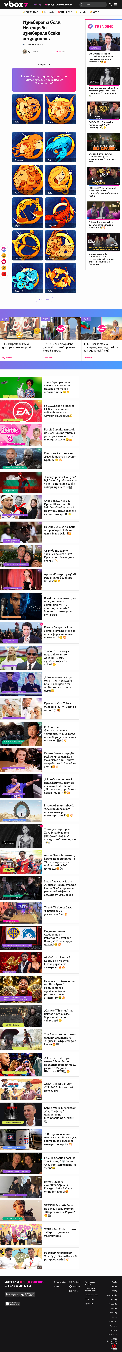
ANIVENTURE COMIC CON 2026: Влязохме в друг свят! (58, 1087)
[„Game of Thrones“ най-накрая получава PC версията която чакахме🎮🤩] (21, 1016)
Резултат (44, 299)
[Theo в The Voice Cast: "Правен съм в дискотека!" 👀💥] (21, 913)
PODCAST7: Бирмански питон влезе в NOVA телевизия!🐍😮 (101, 125)
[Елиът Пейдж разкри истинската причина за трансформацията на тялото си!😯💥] (103, 42)
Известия (89, 1303)
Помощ (114, 1330)
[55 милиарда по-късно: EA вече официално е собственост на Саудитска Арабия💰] (21, 411)
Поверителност (91, 1295)
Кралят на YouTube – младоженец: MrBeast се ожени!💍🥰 (60, 707)
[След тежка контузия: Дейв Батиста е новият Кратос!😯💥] (21, 458)
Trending (104, 26)
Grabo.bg (113, 1308)
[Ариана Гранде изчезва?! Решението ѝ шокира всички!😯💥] (21, 579)
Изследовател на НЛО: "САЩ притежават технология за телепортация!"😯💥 (59, 810)
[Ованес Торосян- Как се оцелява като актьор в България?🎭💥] (103, 210)
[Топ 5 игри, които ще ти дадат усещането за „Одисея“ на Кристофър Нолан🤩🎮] (21, 1039)
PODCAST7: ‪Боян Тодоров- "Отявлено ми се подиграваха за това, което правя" (103, 192)
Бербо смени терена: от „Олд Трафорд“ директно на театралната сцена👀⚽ (60, 1114)
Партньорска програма (90, 1283)
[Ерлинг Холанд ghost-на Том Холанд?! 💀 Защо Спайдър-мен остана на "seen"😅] (21, 1163)
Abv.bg (114, 1282)
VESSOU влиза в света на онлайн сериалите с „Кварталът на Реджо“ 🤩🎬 (59, 1210)
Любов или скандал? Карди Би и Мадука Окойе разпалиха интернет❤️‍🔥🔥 (57, 962)
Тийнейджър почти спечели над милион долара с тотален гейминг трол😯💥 (57, 387)
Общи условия (60, 1282)
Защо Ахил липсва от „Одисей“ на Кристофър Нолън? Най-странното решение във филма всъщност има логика (60, 888)
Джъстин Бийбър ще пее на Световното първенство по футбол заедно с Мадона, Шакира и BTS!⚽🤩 (60, 1064)
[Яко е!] (4, 249)
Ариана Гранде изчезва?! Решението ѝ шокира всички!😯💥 (60, 578)
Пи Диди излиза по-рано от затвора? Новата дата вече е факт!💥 (60, 530)
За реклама (113, 1321)
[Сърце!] (4, 262)
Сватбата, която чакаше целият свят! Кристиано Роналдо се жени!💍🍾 (59, 555)
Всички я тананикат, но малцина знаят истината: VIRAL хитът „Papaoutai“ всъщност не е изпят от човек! (60, 606)
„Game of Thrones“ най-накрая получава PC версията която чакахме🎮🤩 (59, 1015)
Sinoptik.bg (113, 1304)
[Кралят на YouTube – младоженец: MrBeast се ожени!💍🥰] (21, 708)
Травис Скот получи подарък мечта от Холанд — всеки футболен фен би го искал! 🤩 (57, 657)
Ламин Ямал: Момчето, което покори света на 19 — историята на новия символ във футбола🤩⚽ (59, 862)
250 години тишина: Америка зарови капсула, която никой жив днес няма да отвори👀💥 (60, 1139)
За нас (114, 1317)
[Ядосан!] (4, 274)
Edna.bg (114, 1299)
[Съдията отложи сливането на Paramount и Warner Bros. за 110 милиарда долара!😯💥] (21, 938)
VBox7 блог (112, 1335)
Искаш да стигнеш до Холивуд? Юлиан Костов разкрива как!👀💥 (60, 1256)
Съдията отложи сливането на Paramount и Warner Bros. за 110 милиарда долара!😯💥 (58, 937)
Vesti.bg (114, 1286)
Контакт (113, 1326)
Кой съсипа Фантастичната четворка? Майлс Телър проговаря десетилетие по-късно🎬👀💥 (60, 733)
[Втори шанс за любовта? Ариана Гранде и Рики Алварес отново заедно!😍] (21, 1187)
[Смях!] (4, 255)
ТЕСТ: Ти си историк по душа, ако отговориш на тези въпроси (59, 347)
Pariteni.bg (113, 1313)
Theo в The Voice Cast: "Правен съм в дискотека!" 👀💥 (58, 911)
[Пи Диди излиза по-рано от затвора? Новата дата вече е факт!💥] (21, 532)
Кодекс (57, 1286)
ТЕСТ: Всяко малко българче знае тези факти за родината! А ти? (101, 347)
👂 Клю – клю (47, 12)
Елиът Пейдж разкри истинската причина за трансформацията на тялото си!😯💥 (101, 57)
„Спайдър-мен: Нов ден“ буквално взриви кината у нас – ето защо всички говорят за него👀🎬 (60, 482)
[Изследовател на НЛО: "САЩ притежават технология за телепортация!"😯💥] (21, 811)
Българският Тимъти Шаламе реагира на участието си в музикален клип (102, 157)
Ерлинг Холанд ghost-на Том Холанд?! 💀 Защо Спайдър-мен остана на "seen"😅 (60, 1163)
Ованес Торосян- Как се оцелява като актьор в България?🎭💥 (101, 225)
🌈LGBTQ (94, 12)
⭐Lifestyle (80, 12)
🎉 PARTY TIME (30, 12)
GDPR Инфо (89, 1299)
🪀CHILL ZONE (64, 12)
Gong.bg (114, 1291)
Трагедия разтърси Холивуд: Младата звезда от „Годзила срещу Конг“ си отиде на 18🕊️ (104, 92)
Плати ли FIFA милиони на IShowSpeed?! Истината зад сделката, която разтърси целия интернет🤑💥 (59, 989)
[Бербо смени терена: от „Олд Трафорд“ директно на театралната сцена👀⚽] (21, 1114)
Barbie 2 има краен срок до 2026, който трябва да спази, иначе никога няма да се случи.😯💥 (59, 434)
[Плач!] (4, 268)
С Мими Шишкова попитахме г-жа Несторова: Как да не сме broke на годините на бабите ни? (102, 259)
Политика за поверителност (91, 1289)
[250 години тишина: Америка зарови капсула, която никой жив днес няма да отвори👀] (21, 1139)
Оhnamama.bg (111, 1295)
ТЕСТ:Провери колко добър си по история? (16, 345)
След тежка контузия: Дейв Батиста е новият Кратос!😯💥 (60, 456)
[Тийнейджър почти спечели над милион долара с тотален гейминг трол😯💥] (21, 387)
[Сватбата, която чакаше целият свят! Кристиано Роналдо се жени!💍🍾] (21, 556)
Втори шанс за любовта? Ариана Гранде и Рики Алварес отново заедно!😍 (58, 1186)
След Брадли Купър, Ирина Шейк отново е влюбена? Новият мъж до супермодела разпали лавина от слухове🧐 (60, 507)
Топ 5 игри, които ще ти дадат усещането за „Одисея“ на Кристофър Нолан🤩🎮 (60, 1039)
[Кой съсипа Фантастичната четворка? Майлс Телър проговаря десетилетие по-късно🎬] (21, 734)
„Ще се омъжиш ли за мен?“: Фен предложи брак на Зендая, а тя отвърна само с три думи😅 (58, 684)
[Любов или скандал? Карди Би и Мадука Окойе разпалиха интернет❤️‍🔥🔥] (21, 962)
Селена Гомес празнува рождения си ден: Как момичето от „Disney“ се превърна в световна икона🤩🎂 (60, 760)
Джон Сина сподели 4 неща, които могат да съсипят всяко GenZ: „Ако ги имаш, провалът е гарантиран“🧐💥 (60, 786)
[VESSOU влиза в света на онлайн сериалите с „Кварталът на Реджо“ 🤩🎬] (21, 1210)
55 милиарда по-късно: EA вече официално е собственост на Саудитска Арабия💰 (59, 410)
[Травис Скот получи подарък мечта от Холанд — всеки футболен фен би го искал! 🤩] (21, 658)
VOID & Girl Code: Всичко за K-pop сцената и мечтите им (60, 1232)
